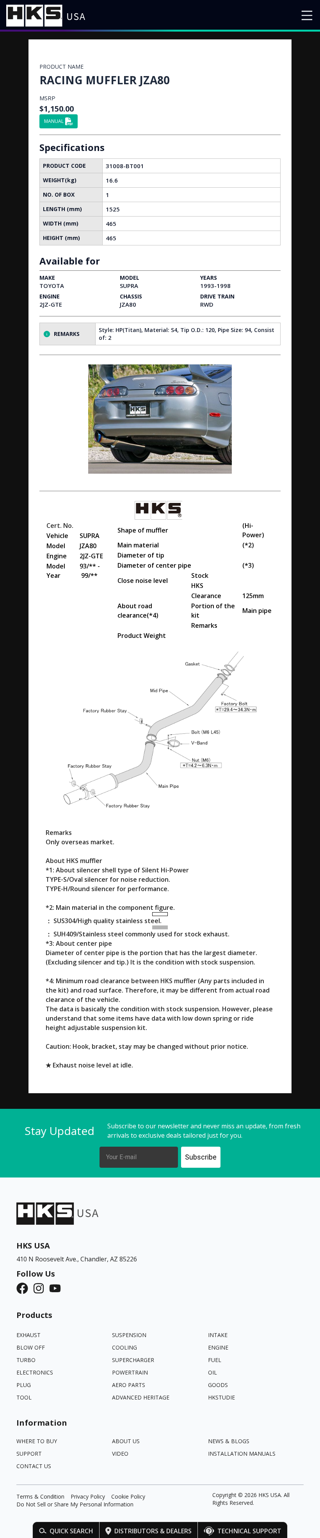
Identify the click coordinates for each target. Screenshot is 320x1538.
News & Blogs (228, 1441)
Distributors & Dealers (153, 1531)
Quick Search (71, 1531)
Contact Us (33, 1466)
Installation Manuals (242, 1453)
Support (29, 1453)
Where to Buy (36, 1441)
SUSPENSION (129, 1335)
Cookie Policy (128, 1496)
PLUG (23, 1385)
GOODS (218, 1385)
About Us (126, 1441)
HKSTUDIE (221, 1397)
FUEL (214, 1360)
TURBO (26, 1360)
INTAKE (218, 1335)
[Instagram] (41, 1288)
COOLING (124, 1347)
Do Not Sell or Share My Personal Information (74, 1504)
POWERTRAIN (130, 1372)
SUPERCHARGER (133, 1360)
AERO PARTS (128, 1385)
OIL (212, 1372)
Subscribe (201, 1157)
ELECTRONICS (34, 1372)
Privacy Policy (88, 1496)
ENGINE (218, 1347)
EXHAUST (28, 1335)
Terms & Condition (40, 1496)
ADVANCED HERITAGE (140, 1397)
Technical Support (249, 1531)
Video (120, 1453)
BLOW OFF (30, 1347)
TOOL (24, 1397)
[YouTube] (57, 1288)
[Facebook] (24, 1288)
